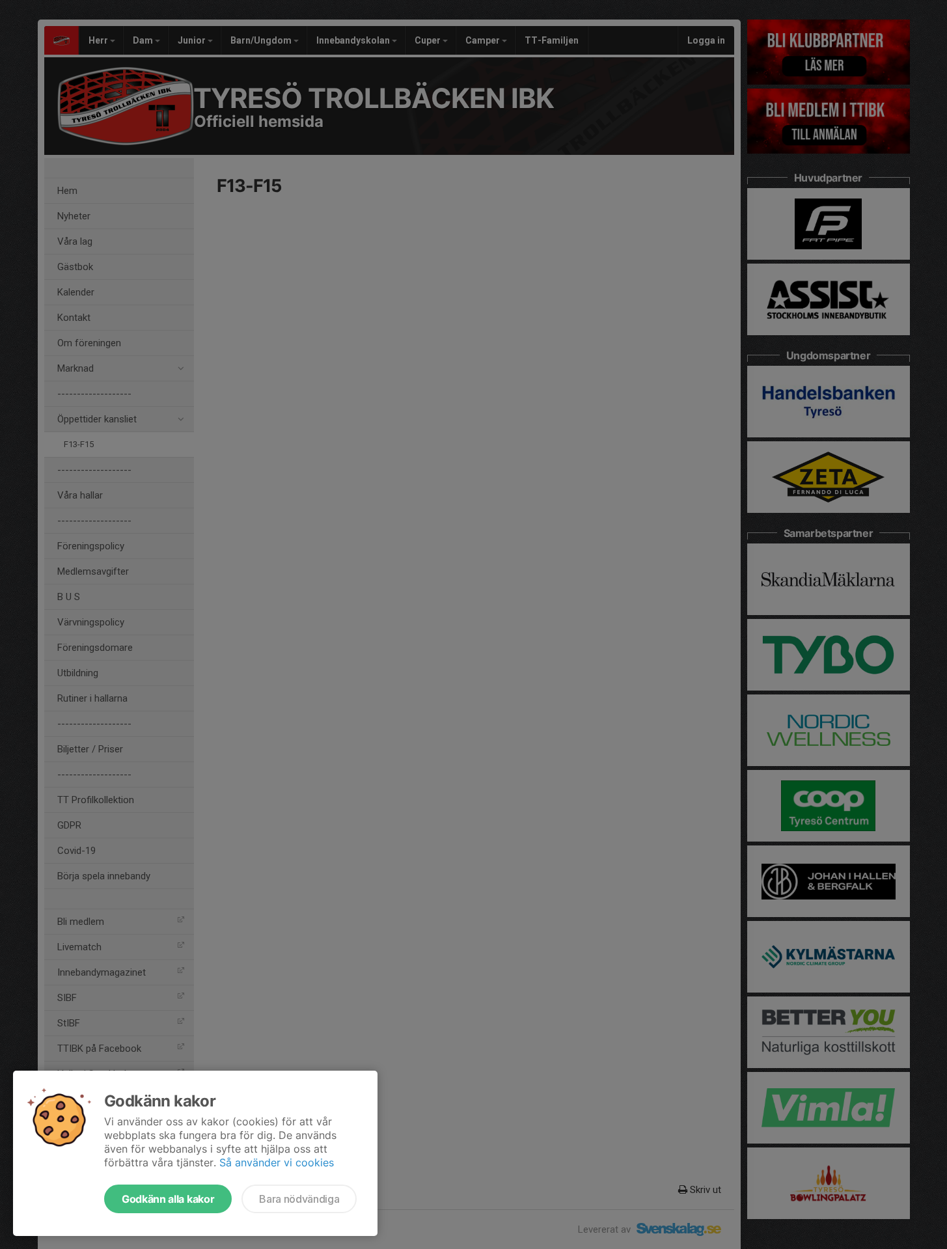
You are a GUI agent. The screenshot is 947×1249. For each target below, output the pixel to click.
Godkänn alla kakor (168, 1198)
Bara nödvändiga (299, 1198)
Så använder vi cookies (276, 1162)
